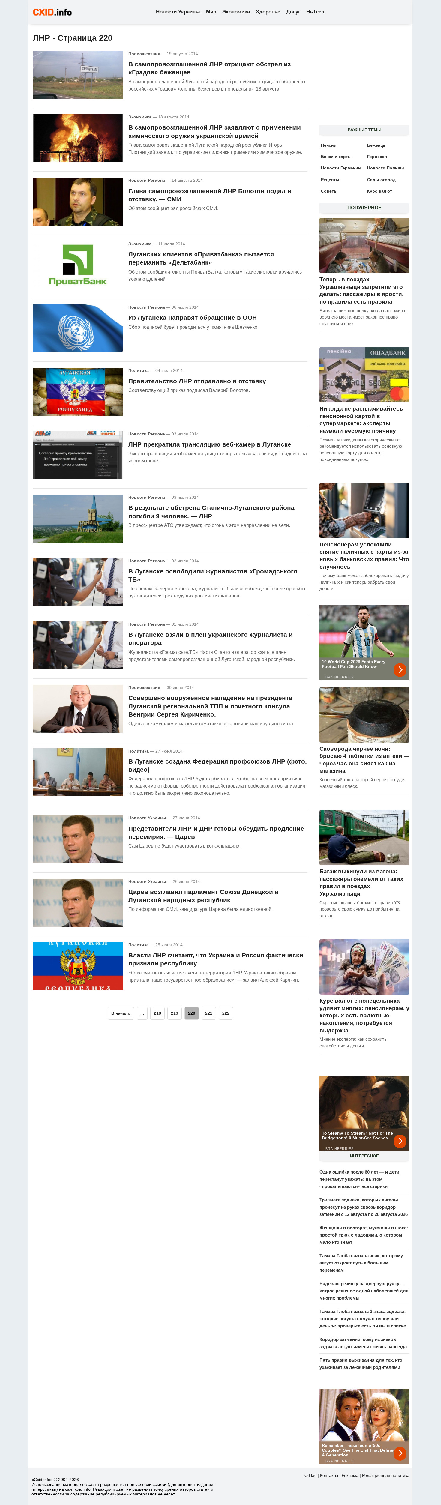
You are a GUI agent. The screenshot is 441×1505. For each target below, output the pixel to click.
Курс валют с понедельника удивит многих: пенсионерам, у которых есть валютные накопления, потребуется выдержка (365, 1016)
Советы (329, 191)
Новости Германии (341, 168)
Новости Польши (385, 168)
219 (174, 1013)
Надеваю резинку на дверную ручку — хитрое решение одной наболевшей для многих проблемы (364, 1290)
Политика (138, 370)
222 (226, 1013)
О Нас (310, 1475)
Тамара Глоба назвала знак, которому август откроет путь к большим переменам (361, 1263)
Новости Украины (178, 12)
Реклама (350, 1475)
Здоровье (268, 12)
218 (157, 1013)
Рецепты (330, 179)
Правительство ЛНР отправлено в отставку (197, 381)
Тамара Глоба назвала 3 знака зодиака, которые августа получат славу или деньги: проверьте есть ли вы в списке (363, 1318)
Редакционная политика (386, 1475)
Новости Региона (146, 180)
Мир (211, 12)
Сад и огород (381, 179)
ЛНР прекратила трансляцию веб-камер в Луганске (209, 444)
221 (208, 1013)
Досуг (293, 12)
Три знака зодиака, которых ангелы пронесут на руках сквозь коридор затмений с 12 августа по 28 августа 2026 (364, 1207)
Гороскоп (377, 156)
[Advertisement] (362, 78)
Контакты (329, 1475)
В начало (120, 1013)
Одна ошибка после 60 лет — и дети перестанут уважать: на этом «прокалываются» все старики (359, 1179)
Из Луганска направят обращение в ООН (192, 317)
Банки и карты (336, 156)
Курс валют (379, 191)
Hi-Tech (315, 12)
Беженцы (377, 145)
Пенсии (329, 145)
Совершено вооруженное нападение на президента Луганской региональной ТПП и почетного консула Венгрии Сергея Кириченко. (210, 706)
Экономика (236, 12)
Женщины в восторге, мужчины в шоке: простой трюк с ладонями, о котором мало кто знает (364, 1235)
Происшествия (144, 53)
